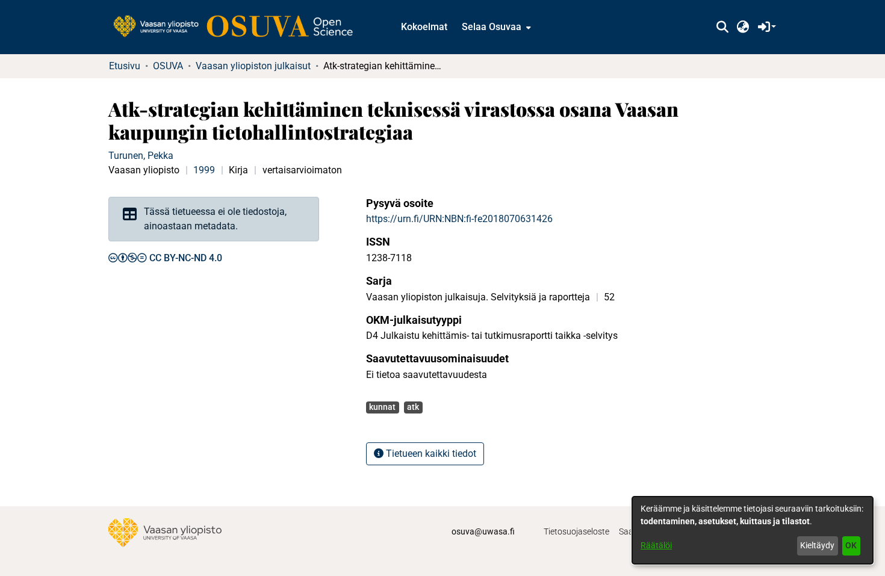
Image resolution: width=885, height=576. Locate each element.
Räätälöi (656, 545)
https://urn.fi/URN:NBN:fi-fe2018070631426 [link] (459, 219)
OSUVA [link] (168, 66)
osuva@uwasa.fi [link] (483, 531)
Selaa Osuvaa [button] (491, 27)
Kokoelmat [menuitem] (424, 27)
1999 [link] (204, 170)
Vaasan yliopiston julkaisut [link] (253, 66)
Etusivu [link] (124, 66)
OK (851, 545)
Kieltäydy (817, 545)
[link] (239, 27)
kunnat (382, 407)
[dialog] (752, 530)
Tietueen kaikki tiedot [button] (430, 453)
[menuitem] (495, 27)
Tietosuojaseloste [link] (576, 531)
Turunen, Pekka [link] (140, 155)
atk (413, 407)
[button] (722, 27)
